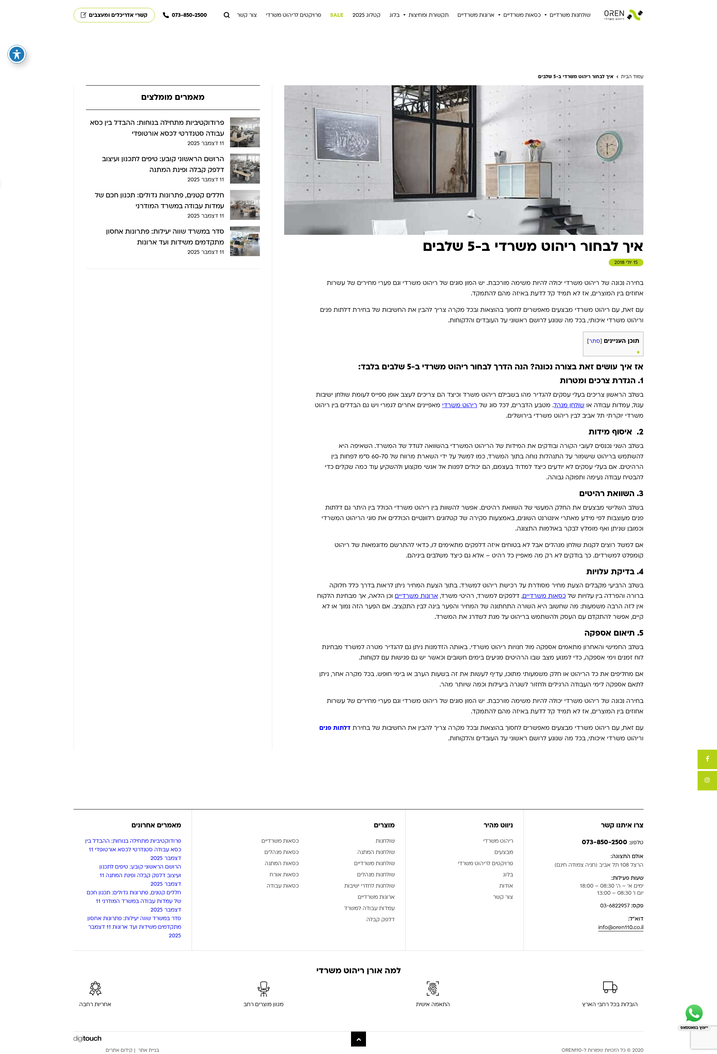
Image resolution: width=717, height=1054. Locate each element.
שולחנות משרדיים (570, 15)
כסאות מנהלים (281, 852)
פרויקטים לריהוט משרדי (293, 15)
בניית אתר (148, 1050)
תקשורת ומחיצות (428, 15)
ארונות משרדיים (475, 15)
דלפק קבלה (380, 920)
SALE (337, 15)
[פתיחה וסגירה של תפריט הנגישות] (17, 54)
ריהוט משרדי (459, 405)
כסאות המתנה (282, 864)
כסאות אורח (284, 875)
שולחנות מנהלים (376, 875)
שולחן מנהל (569, 405)
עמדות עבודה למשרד (369, 909)
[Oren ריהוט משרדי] (623, 15)
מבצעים (503, 852)
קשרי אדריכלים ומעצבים (118, 15)
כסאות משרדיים (522, 15)
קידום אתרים (119, 1050)
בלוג (394, 15)
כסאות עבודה (283, 886)
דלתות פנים (335, 728)
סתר (594, 341)
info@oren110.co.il (620, 927)
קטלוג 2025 (367, 15)
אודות (506, 886)
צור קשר (247, 15)
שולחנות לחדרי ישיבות (369, 886)
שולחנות (385, 841)
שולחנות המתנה (376, 852)
